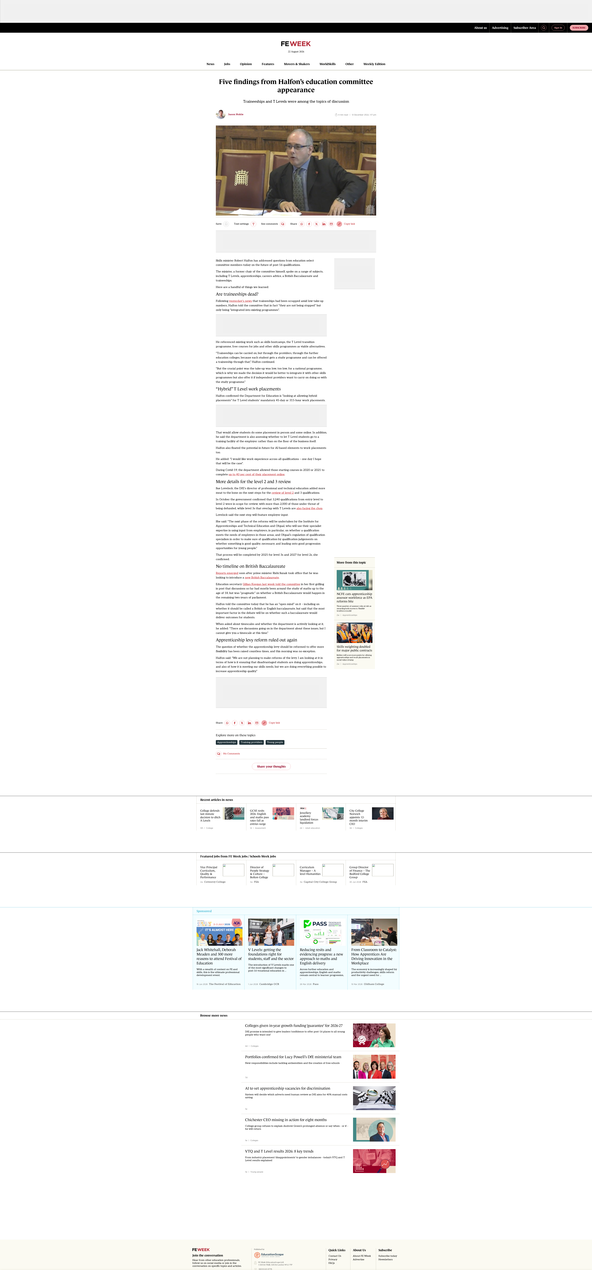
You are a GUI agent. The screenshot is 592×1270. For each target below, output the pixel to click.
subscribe (579, 27)
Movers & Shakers (297, 64)
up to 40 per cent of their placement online (257, 474)
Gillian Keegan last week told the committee (271, 584)
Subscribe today (387, 1256)
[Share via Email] (331, 224)
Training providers (251, 742)
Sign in (558, 27)
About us (480, 27)
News (210, 64)
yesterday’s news (240, 301)
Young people (275, 742)
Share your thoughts (271, 766)
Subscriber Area (525, 27)
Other (349, 64)
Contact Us (335, 1256)
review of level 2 (283, 492)
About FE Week (362, 1256)
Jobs (227, 64)
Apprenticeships (226, 742)
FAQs (332, 1263)
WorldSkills (328, 64)
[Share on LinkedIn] (324, 224)
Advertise (358, 1259)
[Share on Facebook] (309, 224)
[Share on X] (316, 224)
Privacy (333, 1259)
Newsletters (385, 1259)
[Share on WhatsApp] (301, 224)
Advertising (500, 27)
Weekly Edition (374, 64)
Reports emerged (227, 573)
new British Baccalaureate (262, 577)
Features (268, 64)
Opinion (246, 64)
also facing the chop (309, 508)
